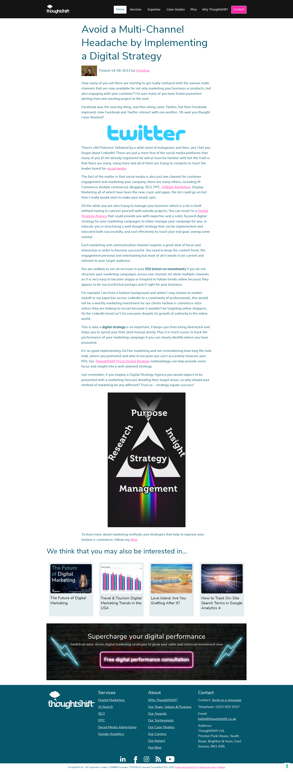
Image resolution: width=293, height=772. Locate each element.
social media (116, 168)
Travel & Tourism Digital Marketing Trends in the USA (121, 603)
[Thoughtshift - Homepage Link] (58, 9)
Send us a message (226, 700)
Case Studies (176, 9)
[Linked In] (123, 759)
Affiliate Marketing (176, 187)
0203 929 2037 (228, 707)
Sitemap (221, 767)
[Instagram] (146, 759)
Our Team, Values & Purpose (169, 707)
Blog (193, 9)
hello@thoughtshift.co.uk (217, 719)
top (289, 386)
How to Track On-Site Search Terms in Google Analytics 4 (221, 603)
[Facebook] (134, 759)
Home (120, 9)
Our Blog (154, 747)
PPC (101, 720)
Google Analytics (111, 734)
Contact (239, 9)
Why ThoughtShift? (215, 9)
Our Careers (157, 734)
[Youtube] (170, 759)
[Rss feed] (158, 759)
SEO (101, 713)
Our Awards (157, 713)
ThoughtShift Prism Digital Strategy (122, 361)
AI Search (105, 707)
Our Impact (156, 741)
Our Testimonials (161, 720)
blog (133, 539)
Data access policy (208, 767)
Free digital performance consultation (146, 659)
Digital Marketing (111, 700)
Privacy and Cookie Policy (186, 767)
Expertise (154, 9)
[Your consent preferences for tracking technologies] (287, 766)
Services (135, 9)
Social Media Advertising (117, 727)
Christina (143, 70)
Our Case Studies (161, 727)
